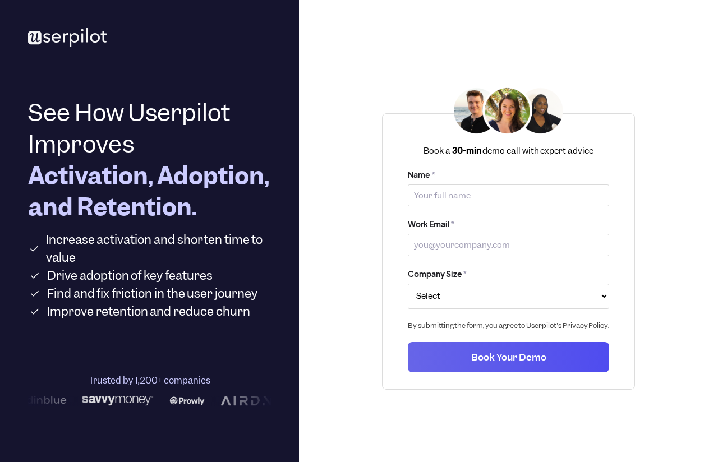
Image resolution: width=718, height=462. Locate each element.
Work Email (431, 224)
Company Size (437, 274)
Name (422, 174)
